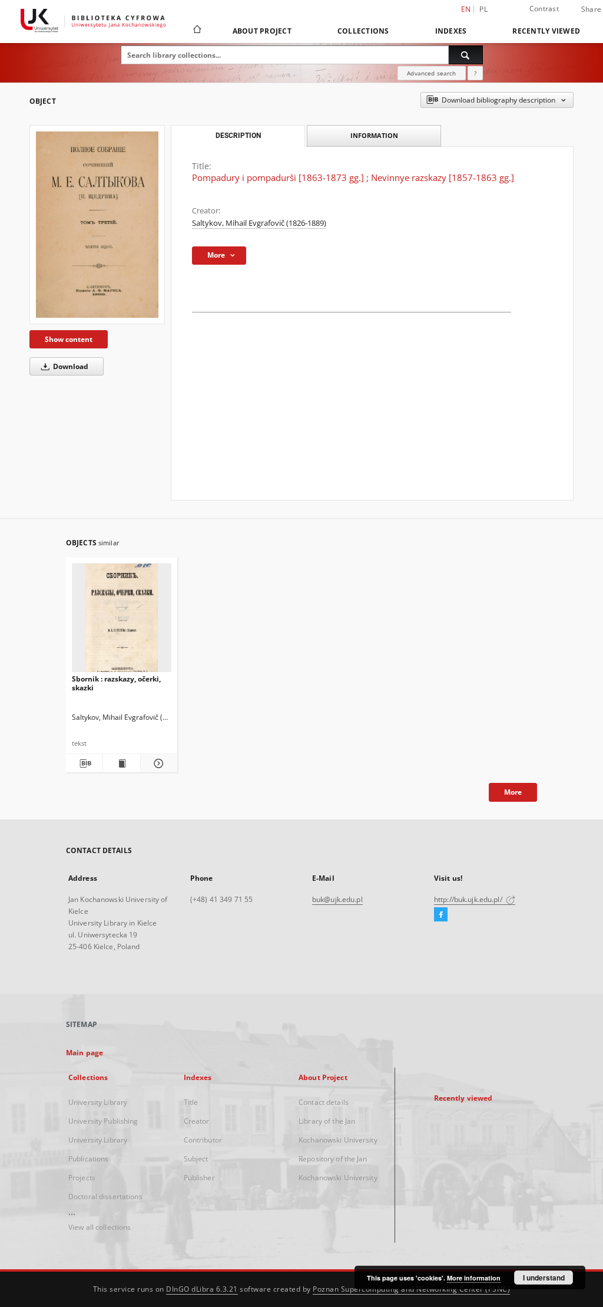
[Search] (466, 54)
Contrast (544, 9)
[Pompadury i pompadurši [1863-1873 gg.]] (97, 224)
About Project (262, 31)
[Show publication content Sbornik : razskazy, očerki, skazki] (121, 763)
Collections (363, 31)
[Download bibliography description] (84, 763)
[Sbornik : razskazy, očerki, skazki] (121, 621)
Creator (197, 1121)
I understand (544, 1277)
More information (474, 1277)
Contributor (203, 1140)
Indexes (451, 31)
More (513, 792)
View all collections (99, 1227)
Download (69, 366)
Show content (68, 339)
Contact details (324, 1102)
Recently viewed (546, 31)
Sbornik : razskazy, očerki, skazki (116, 683)
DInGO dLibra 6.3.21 (202, 1289)
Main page (84, 1053)
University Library (97, 1102)
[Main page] (196, 31)
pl (483, 9)
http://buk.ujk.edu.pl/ (469, 899)
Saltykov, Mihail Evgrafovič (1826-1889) (259, 223)
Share (591, 9)
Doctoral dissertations (105, 1196)
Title (191, 1102)
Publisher (199, 1178)
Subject (196, 1159)
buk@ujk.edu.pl (337, 899)
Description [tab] (238, 135)
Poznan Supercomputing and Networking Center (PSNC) (411, 1289)
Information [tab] (374, 135)
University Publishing (103, 1121)
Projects (81, 1178)
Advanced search (431, 73)
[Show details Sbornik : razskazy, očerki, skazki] (157, 763)
